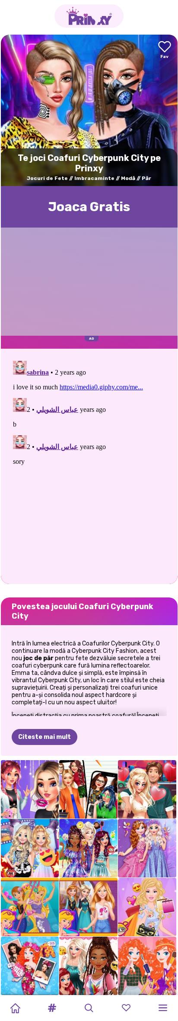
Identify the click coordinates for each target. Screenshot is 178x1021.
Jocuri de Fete (47, 178)
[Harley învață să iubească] (147, 789)
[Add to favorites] (164, 50)
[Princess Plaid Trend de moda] (147, 966)
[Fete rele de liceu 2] (88, 789)
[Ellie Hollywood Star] (30, 848)
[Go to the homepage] (89, 16)
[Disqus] (89, 465)
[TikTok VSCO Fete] (30, 789)
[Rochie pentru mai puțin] (30, 966)
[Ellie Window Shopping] (147, 907)
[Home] (15, 1008)
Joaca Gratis (89, 207)
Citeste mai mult (44, 737)
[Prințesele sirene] (30, 907)
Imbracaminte (94, 178)
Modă (128, 178)
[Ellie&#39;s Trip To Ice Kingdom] (88, 907)
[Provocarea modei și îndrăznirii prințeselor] (88, 966)
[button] (52, 1008)
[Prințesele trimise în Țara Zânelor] (147, 848)
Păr (146, 178)
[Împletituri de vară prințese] (88, 848)
